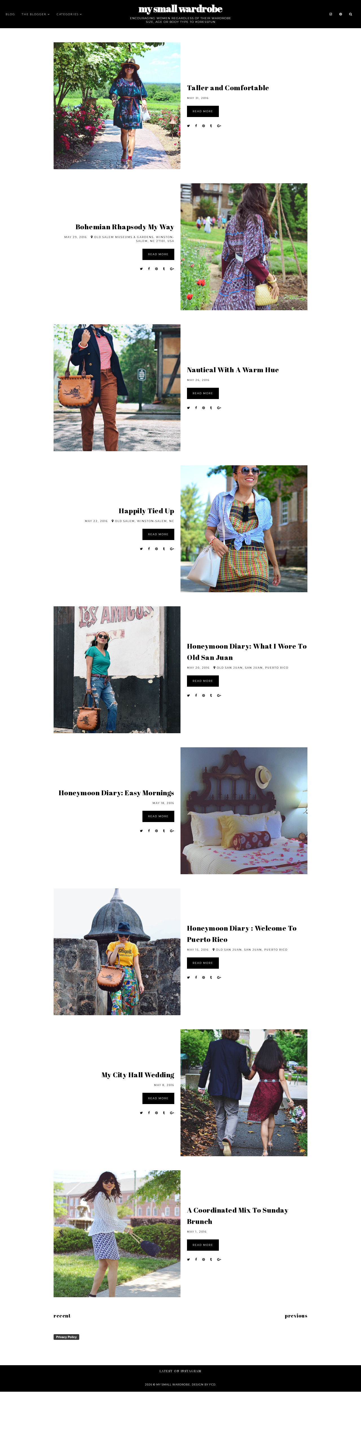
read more (203, 111)
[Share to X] (188, 126)
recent (62, 1315)
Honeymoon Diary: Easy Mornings (116, 792)
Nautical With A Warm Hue (233, 369)
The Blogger (34, 14)
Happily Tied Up (146, 510)
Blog (10, 14)
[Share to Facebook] (196, 126)
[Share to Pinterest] (203, 126)
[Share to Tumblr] (211, 126)
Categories (68, 14)
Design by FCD (203, 1384)
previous (296, 1315)
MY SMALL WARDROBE (180, 8)
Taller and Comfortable (228, 87)
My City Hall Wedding (138, 1074)
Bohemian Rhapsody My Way (125, 226)
